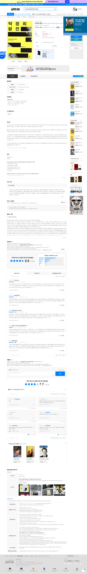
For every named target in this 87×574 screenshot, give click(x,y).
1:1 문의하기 (67, 563)
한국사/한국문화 (17, 102)
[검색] (55, 9)
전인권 (36, 25)
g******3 (16, 281)
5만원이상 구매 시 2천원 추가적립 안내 (54, 37)
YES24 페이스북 (69, 556)
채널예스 (33, 14)
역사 (12, 102)
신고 (25, 281)
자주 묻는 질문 (72, 563)
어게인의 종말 (77, 149)
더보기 (80, 82)
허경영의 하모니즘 (78, 142)
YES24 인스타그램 (72, 556)
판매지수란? (55, 27)
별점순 (63, 276)
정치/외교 (24, 16)
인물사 (22, 103)
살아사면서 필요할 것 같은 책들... (76, 187)
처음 (9, 276)
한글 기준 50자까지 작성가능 (15, 372)
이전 (11, 276)
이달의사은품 (69, 14)
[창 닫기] (52, 50)
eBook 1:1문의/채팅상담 (76, 561)
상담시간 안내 (78, 563)
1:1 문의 (33, 503)
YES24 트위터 (71, 556)
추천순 (60, 276)
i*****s (30, 421)
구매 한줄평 (53, 437)
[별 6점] (14, 369)
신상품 (19, 14)
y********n (60, 421)
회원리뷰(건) (46, 27)
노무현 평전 (77, 128)
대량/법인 (81, 14)
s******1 (16, 327)
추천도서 (77, 14)
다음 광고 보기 (83, 11)
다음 (16, 276)
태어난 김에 (44, 54)
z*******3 (60, 434)
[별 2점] (11, 369)
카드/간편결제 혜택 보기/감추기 (54, 42)
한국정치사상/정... (32, 16)
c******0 (72, 172)
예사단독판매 (63, 14)
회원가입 (69, 4)
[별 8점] (16, 369)
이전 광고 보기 (81, 11)
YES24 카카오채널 (68, 556)
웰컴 (8, 16)
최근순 (57, 276)
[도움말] (39, 36)
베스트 (16, 14)
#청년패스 (9, 114)
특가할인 (73, 14)
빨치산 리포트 (77, 111)
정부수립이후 (23, 102)
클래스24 (44, 14)
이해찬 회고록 (77, 91)
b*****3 (17, 312)
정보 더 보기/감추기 (42, 27)
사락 (37, 14)
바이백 (25, 14)
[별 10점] (17, 369)
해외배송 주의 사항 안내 (76, 43)
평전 (71, 174)
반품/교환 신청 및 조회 (27, 503)
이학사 (40, 25)
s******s (60, 408)
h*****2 (72, 185)
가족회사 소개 (78, 556)
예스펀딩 (40, 14)
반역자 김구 (77, 104)
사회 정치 (18, 16)
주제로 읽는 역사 (17, 103)
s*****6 (17, 342)
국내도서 (12, 16)
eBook (37, 46)
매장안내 (29, 14)
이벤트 (22, 14)
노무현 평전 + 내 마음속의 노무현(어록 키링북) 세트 (78, 123)
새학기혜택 (58, 14)
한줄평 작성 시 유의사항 (64, 369)
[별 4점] (13, 369)
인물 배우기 (72, 162)
